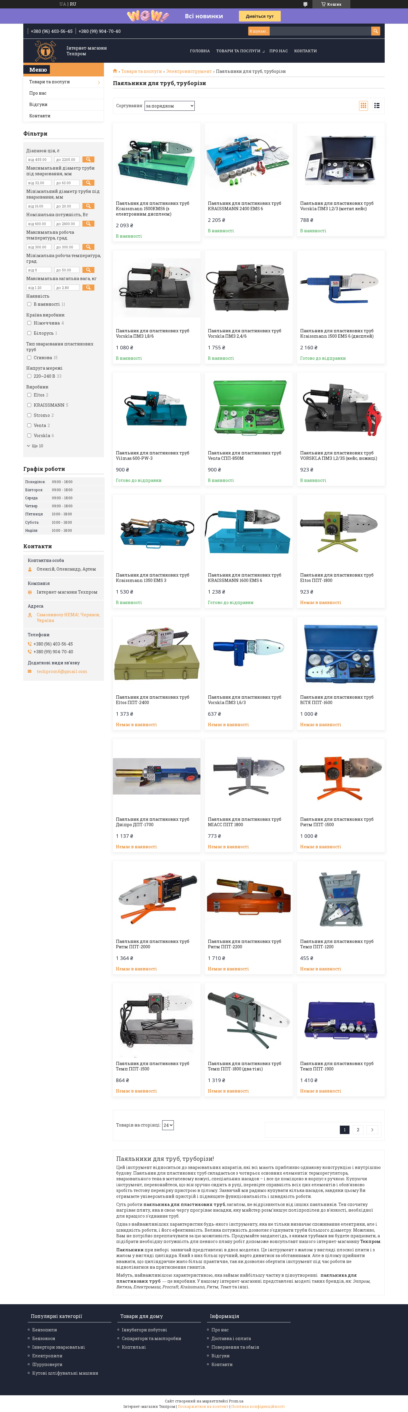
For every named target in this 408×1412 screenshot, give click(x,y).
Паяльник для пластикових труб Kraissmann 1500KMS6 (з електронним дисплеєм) (152, 209)
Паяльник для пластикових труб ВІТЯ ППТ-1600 (337, 700)
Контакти (305, 50)
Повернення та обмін (235, 1347)
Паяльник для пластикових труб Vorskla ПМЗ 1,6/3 (244, 700)
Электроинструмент (189, 71)
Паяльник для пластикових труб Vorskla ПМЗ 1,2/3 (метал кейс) (337, 206)
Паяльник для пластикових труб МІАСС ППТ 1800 (244, 822)
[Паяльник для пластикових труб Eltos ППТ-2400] (156, 654)
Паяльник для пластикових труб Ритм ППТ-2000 (152, 944)
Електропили (47, 1356)
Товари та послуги (238, 50)
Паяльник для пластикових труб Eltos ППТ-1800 (337, 577)
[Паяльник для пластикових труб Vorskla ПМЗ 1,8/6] (156, 288)
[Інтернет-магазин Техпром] (46, 51)
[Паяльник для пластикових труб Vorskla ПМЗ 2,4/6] (248, 288)
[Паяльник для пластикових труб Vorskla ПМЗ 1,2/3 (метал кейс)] (341, 160)
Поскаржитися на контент (203, 1406)
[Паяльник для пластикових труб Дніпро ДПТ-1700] (156, 776)
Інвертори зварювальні (58, 1347)
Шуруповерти (47, 1364)
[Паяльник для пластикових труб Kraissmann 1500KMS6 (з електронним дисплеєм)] (156, 160)
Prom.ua (236, 1401)
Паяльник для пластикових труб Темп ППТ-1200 (337, 944)
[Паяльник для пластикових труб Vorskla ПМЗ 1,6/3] (248, 654)
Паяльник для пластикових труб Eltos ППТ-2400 (152, 700)
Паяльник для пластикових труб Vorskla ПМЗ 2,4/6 (244, 333)
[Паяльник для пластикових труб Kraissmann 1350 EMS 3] (156, 532)
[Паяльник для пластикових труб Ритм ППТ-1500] (341, 776)
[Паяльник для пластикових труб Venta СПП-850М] (248, 410)
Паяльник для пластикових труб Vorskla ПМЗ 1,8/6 (152, 333)
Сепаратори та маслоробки (151, 1338)
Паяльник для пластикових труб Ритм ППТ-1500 (337, 822)
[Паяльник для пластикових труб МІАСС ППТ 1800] (248, 776)
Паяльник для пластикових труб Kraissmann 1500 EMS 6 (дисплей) (337, 333)
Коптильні (134, 1347)
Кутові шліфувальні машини (65, 1373)
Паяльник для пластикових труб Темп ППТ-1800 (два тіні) (244, 1066)
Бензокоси (43, 1338)
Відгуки (38, 104)
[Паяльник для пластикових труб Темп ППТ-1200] (341, 898)
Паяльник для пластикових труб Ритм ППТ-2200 (244, 944)
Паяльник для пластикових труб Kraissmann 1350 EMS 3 (152, 577)
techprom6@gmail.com (62, 671)
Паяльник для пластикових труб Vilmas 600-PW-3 (152, 455)
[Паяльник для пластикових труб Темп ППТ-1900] (341, 1020)
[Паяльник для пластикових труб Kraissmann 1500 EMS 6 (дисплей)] (341, 288)
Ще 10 (37, 446)
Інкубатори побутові (144, 1330)
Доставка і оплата (231, 1338)
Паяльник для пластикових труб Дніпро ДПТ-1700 (152, 822)
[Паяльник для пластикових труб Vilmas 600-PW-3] (156, 410)
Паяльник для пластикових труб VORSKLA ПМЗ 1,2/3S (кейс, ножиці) (338, 455)
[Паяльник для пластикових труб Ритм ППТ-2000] (156, 898)
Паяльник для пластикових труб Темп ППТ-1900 (337, 1066)
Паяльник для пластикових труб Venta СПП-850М (244, 455)
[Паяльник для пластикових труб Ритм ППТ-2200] (248, 898)
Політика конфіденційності (258, 1406)
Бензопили (44, 1330)
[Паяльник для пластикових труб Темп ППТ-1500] (156, 1020)
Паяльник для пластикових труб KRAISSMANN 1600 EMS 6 (244, 577)
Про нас (278, 50)
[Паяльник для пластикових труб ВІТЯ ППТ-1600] (341, 654)
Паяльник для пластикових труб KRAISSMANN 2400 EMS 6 (244, 206)
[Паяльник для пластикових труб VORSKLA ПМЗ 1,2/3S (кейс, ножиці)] (341, 410)
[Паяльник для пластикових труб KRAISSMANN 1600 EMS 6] (248, 532)
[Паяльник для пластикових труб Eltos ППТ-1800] (341, 532)
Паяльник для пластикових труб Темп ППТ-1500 (152, 1066)
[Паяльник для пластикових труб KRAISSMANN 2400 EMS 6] (248, 160)
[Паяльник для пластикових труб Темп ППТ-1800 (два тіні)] (248, 1020)
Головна (200, 50)
